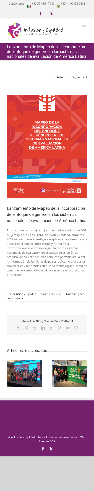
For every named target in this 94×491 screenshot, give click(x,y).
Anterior (62, 77)
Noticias (71, 294)
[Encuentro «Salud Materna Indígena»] (24, 362)
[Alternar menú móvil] (84, 25)
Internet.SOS (47, 441)
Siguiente (78, 77)
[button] (10, 373)
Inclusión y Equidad (24, 294)
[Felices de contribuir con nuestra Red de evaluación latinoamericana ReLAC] (69, 362)
